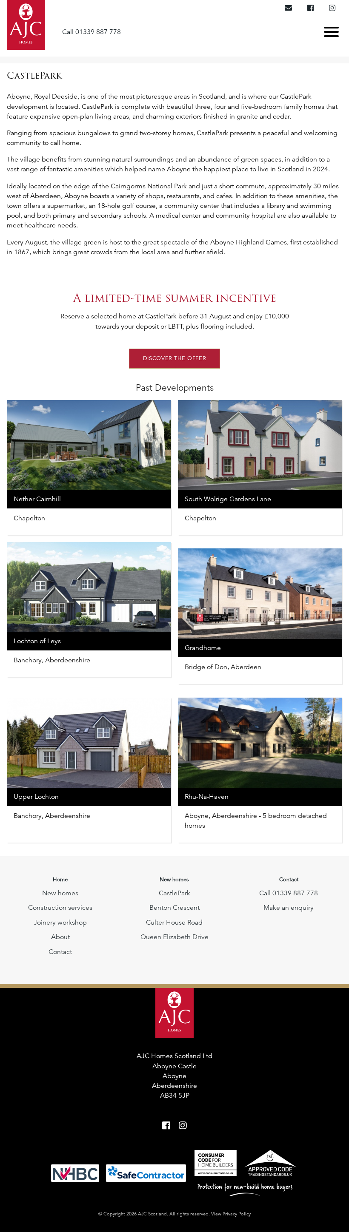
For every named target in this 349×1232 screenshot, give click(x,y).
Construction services (60, 907)
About (60, 937)
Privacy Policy (237, 1214)
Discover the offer (174, 358)
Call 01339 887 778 (91, 32)
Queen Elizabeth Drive (174, 937)
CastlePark (174, 893)
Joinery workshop (60, 922)
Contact (60, 952)
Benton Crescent (174, 907)
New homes (60, 893)
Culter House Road (174, 922)
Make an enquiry (288, 907)
